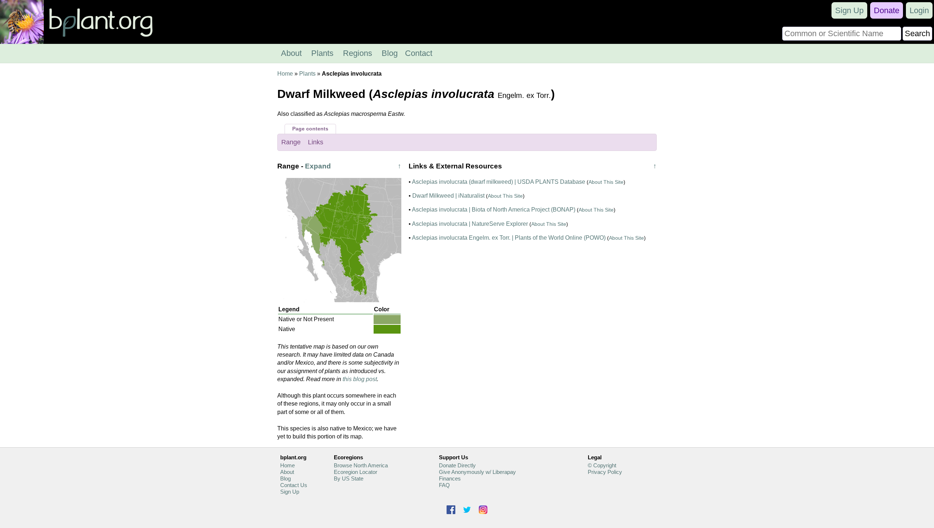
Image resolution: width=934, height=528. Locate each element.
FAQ (444, 485)
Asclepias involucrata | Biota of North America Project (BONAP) (493, 209)
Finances (450, 478)
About (291, 53)
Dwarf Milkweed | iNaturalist (448, 196)
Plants (322, 53)
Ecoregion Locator (355, 472)
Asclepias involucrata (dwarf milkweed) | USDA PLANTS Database (498, 182)
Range (291, 142)
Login (919, 10)
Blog (390, 53)
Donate (886, 10)
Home (285, 74)
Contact (418, 53)
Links (315, 142)
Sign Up (849, 10)
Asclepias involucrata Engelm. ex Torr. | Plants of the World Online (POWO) (509, 238)
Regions (357, 53)
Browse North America (361, 465)
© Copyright (602, 465)
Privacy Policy (605, 472)
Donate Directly (457, 465)
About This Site (606, 182)
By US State (348, 478)
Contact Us (293, 485)
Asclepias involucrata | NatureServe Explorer (470, 224)
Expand (318, 166)
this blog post (360, 379)
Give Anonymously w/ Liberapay (477, 472)
